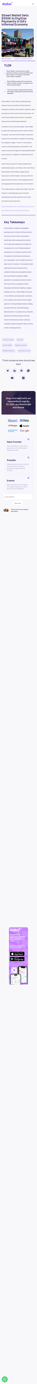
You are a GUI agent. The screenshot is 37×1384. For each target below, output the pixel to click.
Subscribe (18, 503)
